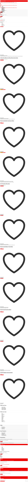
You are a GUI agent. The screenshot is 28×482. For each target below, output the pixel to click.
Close (1, 476)
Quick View (1, 277)
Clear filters (1, 22)
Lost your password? (7, 464)
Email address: (2, 440)
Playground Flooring (4, 435)
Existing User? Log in (2, 475)
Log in (1, 465)
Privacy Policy (3, 428)
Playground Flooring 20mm (5, 309)
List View (4, 20)
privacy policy (10, 470)
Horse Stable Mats (4, 434)
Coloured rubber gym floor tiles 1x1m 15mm (9, 57)
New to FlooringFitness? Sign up (4, 466)
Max (3, 25)
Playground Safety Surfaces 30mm (7, 120)
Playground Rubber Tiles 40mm (6, 246)
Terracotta (3, 24)
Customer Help (3, 427)
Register (1, 474)
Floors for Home (3, 432)
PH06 (2, 23)
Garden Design (3, 433)
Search (1, 16)
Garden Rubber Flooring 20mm (6, 372)
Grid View (1, 20)
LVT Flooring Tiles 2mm (5, 183)
